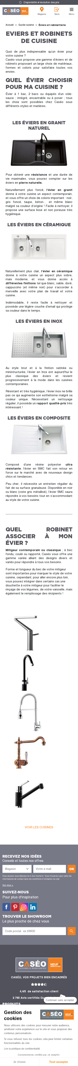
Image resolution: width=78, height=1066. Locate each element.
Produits (11, 1004)
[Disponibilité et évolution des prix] (39, 2)
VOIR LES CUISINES (39, 827)
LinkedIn (33, 907)
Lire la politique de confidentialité (22, 1048)
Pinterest (15, 907)
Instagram (24, 907)
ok (71, 869)
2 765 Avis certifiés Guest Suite (35, 997)
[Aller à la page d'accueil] (15, 11)
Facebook (6, 907)
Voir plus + (7, 885)
